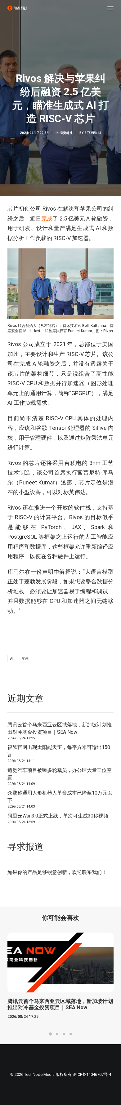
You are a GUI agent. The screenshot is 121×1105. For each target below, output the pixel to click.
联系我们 (92, 872)
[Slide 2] (57, 1034)
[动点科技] (17, 8)
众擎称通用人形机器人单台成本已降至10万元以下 (59, 796)
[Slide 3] (63, 1034)
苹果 (25, 659)
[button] (110, 8)
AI (11, 659)
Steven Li (92, 133)
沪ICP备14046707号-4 (92, 1074)
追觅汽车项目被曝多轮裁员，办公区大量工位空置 (59, 774)
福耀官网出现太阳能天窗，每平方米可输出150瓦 (58, 751)
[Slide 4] (70, 1034)
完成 (46, 218)
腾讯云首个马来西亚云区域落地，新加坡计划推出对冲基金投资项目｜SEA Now (59, 728)
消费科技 (66, 133)
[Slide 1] (50, 1034)
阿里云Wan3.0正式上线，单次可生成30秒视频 (57, 816)
